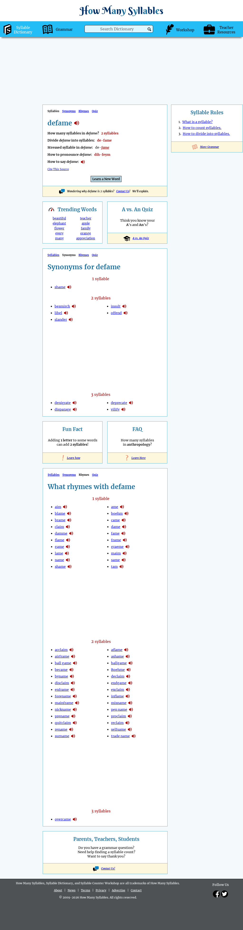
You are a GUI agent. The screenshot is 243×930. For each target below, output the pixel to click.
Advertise (118, 890)
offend (116, 313)
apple (86, 223)
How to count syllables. (202, 128)
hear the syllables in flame (68, 540)
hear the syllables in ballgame (130, 663)
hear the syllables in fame (123, 533)
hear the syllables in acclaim (71, 649)
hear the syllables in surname (73, 736)
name (59, 560)
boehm (117, 513)
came (115, 520)
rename (61, 729)
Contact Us (122, 191)
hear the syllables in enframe (73, 689)
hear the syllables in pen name (131, 709)
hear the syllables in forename (75, 696)
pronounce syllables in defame (83, 162)
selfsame (118, 729)
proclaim (118, 716)
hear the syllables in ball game (75, 663)
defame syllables (76, 123)
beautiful (59, 218)
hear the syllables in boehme (129, 669)
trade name (120, 736)
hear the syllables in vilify (123, 409)
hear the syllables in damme (71, 533)
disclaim (62, 683)
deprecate (119, 403)
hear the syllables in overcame (75, 819)
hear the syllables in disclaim (73, 683)
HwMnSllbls (121, 10)
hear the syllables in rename (71, 729)
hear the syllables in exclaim (128, 689)
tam (114, 566)
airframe (62, 656)
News (71, 890)
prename (62, 716)
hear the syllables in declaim (128, 676)
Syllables (53, 255)
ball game (63, 663)
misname (118, 703)
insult (116, 306)
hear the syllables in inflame (128, 696)
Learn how (72, 458)
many (59, 238)
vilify (115, 409)
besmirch (62, 306)
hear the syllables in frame (125, 540)
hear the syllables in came (124, 520)
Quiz (95, 111)
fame (115, 533)
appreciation (85, 238)
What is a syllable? (197, 122)
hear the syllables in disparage (75, 409)
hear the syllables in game (68, 546)
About (58, 890)
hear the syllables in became (71, 669)
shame (60, 287)
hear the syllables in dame (124, 526)
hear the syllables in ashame (128, 656)
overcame (63, 819)
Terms (85, 890)
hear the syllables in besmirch (74, 306)
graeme (117, 547)
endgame (118, 683)
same (115, 560)
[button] (149, 29)
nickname (63, 709)
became (61, 670)
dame (115, 527)
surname (62, 736)
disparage (63, 409)
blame (60, 513)
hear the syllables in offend (125, 313)
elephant (59, 223)
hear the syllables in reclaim (127, 722)
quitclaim (63, 723)
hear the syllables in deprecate (131, 402)
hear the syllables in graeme (127, 546)
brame (60, 520)
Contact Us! (108, 868)
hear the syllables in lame (67, 553)
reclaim (117, 723)
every (59, 233)
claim (59, 527)
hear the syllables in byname (72, 676)
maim (116, 553)
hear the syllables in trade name (134, 736)
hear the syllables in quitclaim (75, 722)
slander (61, 319)
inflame (117, 696)
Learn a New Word (106, 179)
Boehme (118, 670)
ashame (117, 656)
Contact (136, 890)
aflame (116, 650)
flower (59, 228)
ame (114, 507)
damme (61, 533)
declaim (117, 676)
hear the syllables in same (124, 560)
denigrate (63, 403)
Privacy (101, 890)
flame (59, 540)
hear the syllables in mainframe (77, 703)
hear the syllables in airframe (73, 656)
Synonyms (69, 111)
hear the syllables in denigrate (74, 402)
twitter (224, 894)
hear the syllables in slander (71, 319)
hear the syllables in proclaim (130, 716)
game (59, 547)
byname (61, 676)
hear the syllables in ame (122, 507)
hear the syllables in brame (69, 520)
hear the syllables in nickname (75, 709)
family (85, 228)
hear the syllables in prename (73, 716)
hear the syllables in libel (66, 313)
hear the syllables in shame (69, 287)
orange (85, 233)
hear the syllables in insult (124, 306)
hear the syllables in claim (68, 526)
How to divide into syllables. (206, 134)
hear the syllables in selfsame (130, 729)
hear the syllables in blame (69, 513)
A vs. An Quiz (141, 238)
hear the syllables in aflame (126, 649)
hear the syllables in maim (124, 553)
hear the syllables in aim (65, 507)
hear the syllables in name (68, 560)
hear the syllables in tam (121, 566)
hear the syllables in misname (130, 703)
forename (63, 696)
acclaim (61, 650)
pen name (119, 709)
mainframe (64, 703)
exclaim (117, 689)
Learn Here (137, 458)
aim (58, 507)
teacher (85, 218)
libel (58, 313)
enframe (62, 689)
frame (116, 540)
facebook (216, 894)
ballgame (119, 663)
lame (59, 553)
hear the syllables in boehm (126, 513)
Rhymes (84, 111)
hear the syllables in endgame (130, 683)
